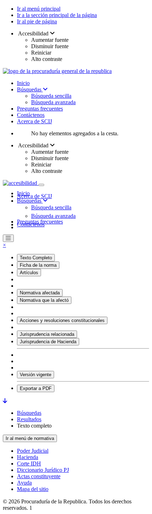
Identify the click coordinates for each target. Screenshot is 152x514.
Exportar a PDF (36, 388)
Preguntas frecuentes (40, 109)
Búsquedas (30, 89)
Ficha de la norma (38, 265)
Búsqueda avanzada (53, 102)
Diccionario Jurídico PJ (43, 470)
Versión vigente (35, 374)
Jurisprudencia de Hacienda (48, 341)
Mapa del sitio (32, 489)
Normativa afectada (40, 292)
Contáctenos (31, 115)
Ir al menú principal (38, 9)
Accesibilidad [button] (33, 33)
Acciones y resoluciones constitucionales (62, 320)
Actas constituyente (38, 476)
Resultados (29, 419)
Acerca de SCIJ (34, 121)
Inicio (23, 83)
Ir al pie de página (37, 21)
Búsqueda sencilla (51, 96)
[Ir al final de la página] (5, 401)
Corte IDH (29, 464)
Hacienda (27, 457)
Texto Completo (36, 257)
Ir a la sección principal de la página (57, 15)
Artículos (29, 272)
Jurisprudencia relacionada (47, 334)
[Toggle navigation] (41, 185)
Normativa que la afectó (44, 300)
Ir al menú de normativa (30, 438)
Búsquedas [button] (30, 201)
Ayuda (24, 483)
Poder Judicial (32, 451)
